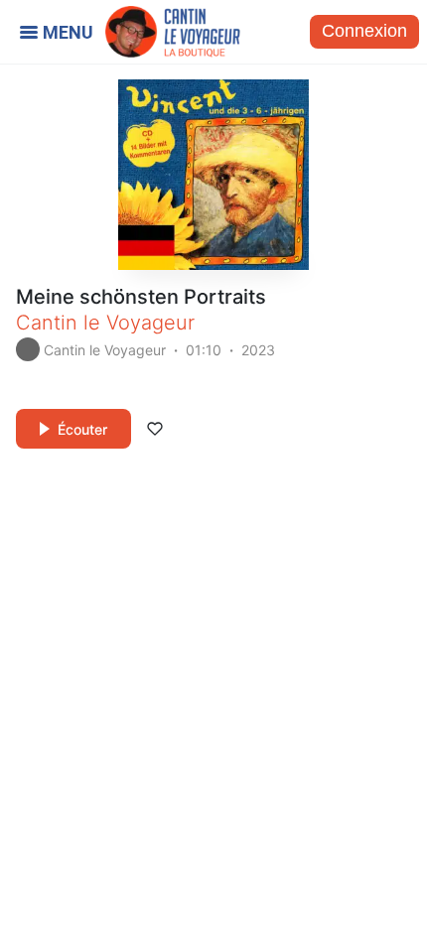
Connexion (364, 31)
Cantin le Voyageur (105, 322)
